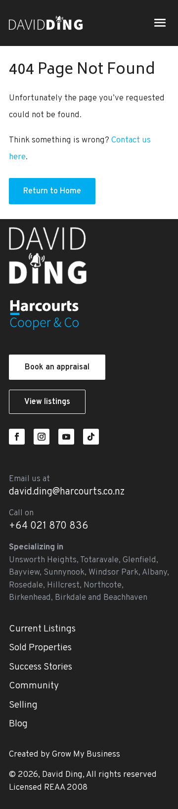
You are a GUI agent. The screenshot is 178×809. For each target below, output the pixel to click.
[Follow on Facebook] (17, 437)
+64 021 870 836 (49, 526)
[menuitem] (89, 629)
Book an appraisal (57, 367)
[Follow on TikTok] (91, 437)
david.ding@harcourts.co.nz (67, 492)
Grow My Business (86, 754)
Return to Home (52, 191)
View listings (47, 402)
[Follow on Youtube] (66, 437)
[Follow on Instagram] (41, 437)
